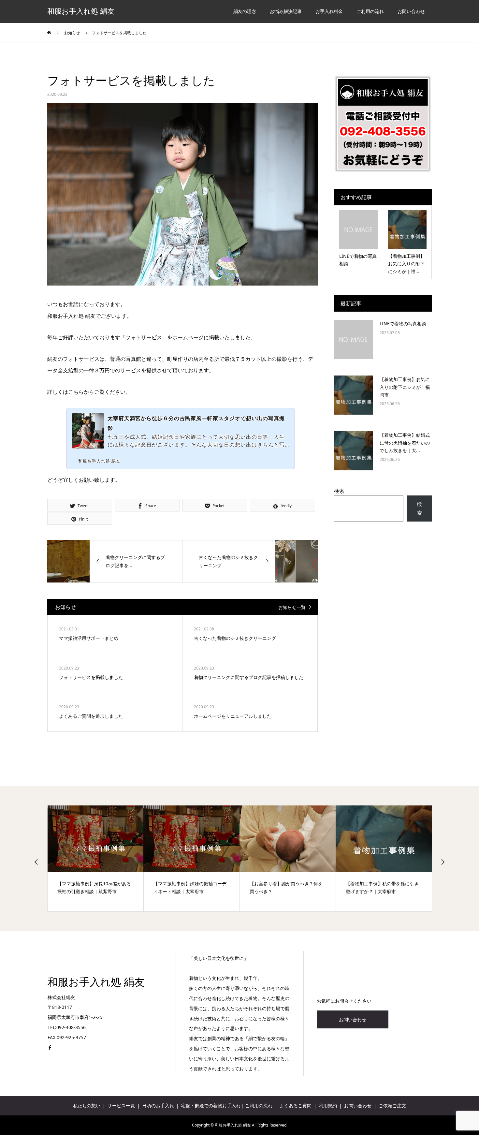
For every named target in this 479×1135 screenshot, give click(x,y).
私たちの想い (86, 1105)
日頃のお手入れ (158, 1105)
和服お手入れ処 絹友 (80, 11)
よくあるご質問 (296, 1105)
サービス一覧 (121, 1105)
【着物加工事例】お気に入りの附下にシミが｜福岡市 (405, 387)
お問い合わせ (411, 11)
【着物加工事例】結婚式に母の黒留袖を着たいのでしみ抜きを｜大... (405, 443)
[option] (100, 858)
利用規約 (328, 1105)
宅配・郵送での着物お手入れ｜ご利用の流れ (226, 1105)
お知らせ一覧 (292, 607)
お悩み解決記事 (286, 11)
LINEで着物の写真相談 (403, 323)
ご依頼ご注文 (392, 1105)
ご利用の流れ (370, 11)
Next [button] (443, 862)
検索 (339, 490)
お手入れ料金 (329, 11)
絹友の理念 (244, 11)
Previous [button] (36, 862)
